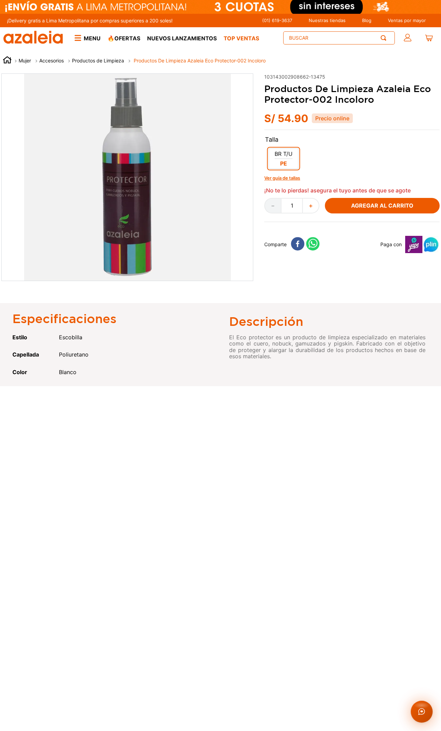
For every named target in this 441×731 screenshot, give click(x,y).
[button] (283, 158)
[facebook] (298, 244)
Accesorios (51, 60)
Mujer (25, 60)
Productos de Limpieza (98, 60)
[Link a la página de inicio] (7, 61)
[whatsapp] (313, 244)
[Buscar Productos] (385, 38)
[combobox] (339, 37)
